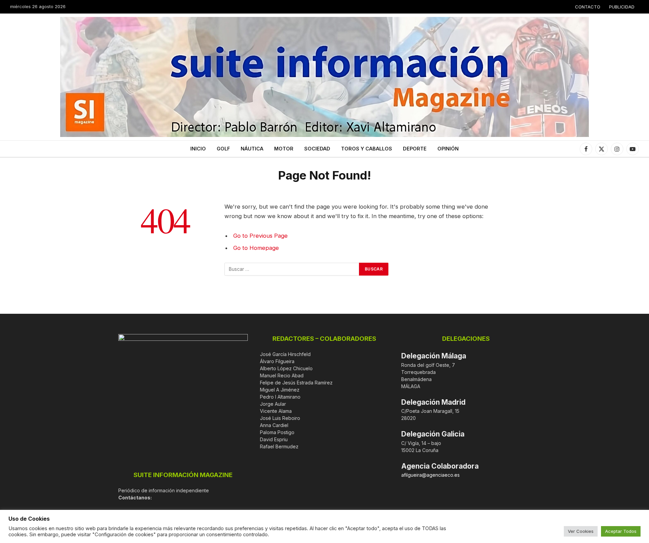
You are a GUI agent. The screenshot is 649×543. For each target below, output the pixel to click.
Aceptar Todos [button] (620, 531)
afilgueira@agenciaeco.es (430, 475)
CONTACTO (587, 6)
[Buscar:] (292, 269)
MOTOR (283, 148)
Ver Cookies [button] (581, 531)
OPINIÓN (448, 148)
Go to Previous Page (260, 235)
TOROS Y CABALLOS (366, 148)
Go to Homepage (256, 247)
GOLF (223, 148)
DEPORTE (415, 148)
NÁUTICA (252, 148)
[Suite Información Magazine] (324, 77)
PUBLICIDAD (621, 6)
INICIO (198, 148)
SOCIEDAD (317, 148)
